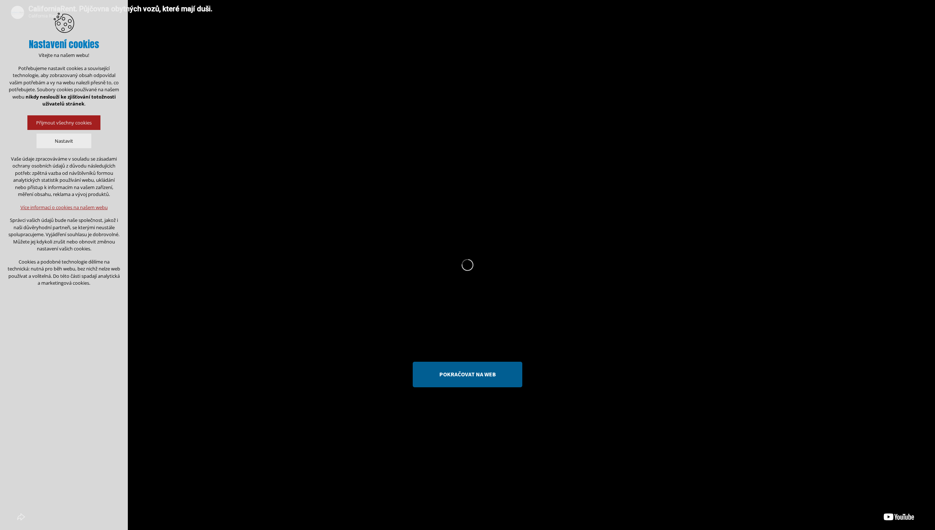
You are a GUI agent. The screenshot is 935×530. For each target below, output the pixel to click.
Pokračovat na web (467, 374)
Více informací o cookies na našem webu (64, 207)
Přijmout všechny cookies (64, 122)
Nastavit (64, 141)
